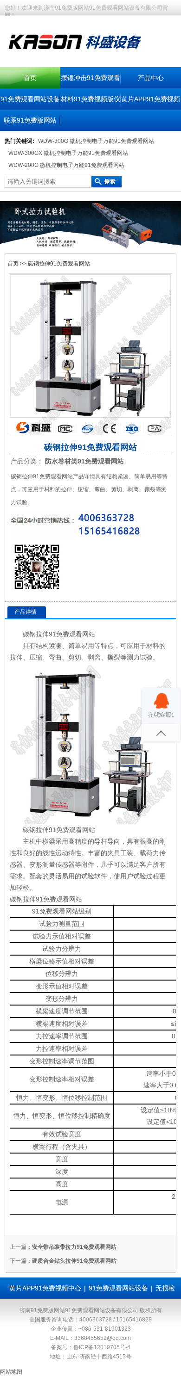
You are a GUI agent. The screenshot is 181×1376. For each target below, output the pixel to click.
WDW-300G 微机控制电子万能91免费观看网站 (96, 141)
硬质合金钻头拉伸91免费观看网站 (74, 1261)
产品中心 (151, 77)
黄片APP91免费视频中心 (45, 1288)
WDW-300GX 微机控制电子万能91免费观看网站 (68, 153)
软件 (100, 876)
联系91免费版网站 (30, 120)
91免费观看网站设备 (30, 99)
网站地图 (11, 1372)
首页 (30, 77)
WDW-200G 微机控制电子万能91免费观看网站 (66, 165)
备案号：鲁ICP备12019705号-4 (90, 1347)
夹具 (113, 853)
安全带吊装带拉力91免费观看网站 (74, 1247)
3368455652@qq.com (102, 1338)
